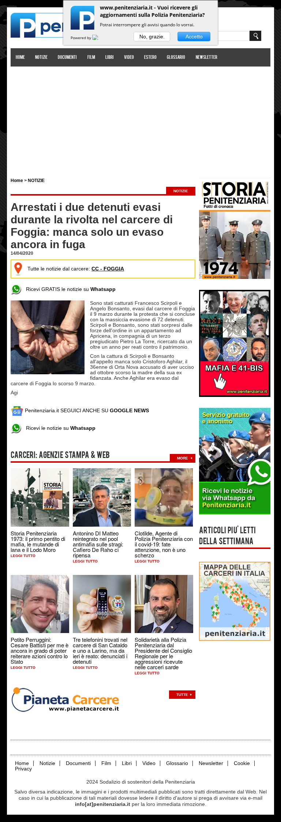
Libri (109, 58)
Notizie (41, 58)
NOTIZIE (36, 180)
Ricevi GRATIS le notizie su (69, 289)
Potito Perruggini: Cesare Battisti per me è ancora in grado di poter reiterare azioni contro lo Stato (39, 650)
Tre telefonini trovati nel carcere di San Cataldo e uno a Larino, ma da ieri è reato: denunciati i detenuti (100, 650)
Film (91, 58)
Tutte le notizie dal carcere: (75, 269)
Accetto (194, 36)
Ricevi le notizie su (58, 428)
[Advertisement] (140, 118)
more (182, 458)
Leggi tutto (23, 556)
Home (20, 58)
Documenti (67, 58)
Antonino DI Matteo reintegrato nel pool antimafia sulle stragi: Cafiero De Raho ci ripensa (98, 544)
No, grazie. (152, 36)
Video (129, 58)
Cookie (242, 763)
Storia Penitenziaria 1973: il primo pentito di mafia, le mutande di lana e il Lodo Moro (38, 541)
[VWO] (99, 37)
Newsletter (206, 58)
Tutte (182, 695)
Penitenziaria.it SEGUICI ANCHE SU (86, 410)
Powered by (81, 37)
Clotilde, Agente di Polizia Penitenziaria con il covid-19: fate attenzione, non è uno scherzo (164, 544)
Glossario (176, 58)
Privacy (23, 769)
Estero (150, 58)
